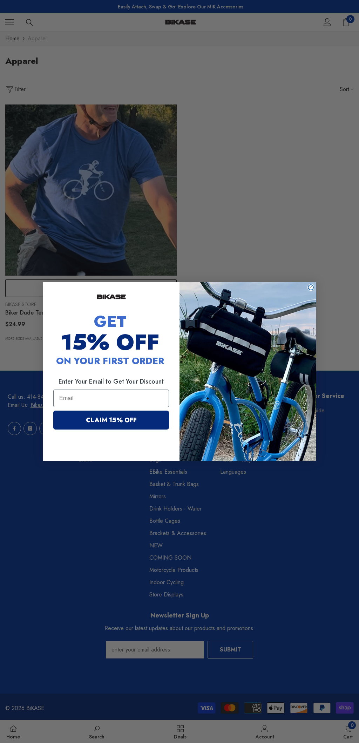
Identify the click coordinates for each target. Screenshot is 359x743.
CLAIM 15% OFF (111, 420)
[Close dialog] (310, 287)
